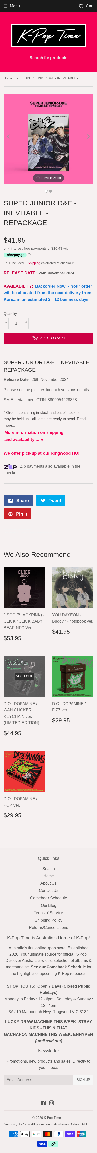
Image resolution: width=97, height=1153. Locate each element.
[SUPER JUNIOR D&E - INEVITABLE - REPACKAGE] (46, 191)
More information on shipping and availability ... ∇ (33, 436)
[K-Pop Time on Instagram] (51, 1103)
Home (8, 78)
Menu (15, 6)
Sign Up (83, 1080)
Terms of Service (48, 913)
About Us (48, 883)
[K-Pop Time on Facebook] (43, 1103)
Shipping (34, 263)
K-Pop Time (52, 1118)
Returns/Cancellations (48, 927)
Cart (89, 6)
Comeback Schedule (48, 898)
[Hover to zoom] (48, 138)
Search (48, 869)
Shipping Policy (48, 920)
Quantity (10, 314)
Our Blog (48, 905)
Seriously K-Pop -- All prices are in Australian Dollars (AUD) (46, 1124)
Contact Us (48, 890)
